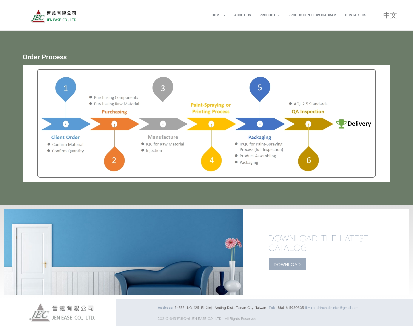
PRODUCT (268, 15)
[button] (287, 264)
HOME (216, 15)
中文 (390, 15)
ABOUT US (242, 15)
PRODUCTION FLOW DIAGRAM (312, 15)
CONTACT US (355, 15)
